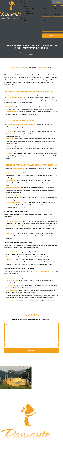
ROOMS (25, 6)
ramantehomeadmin (41, 67)
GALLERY (25, 18)
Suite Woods (30, 8)
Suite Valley (29, 11)
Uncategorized (25, 67)
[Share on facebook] (52, 68)
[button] (57, 2)
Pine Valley (29, 16)
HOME (24, 1)
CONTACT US (26, 21)
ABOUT (25, 3)
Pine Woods (29, 13)
